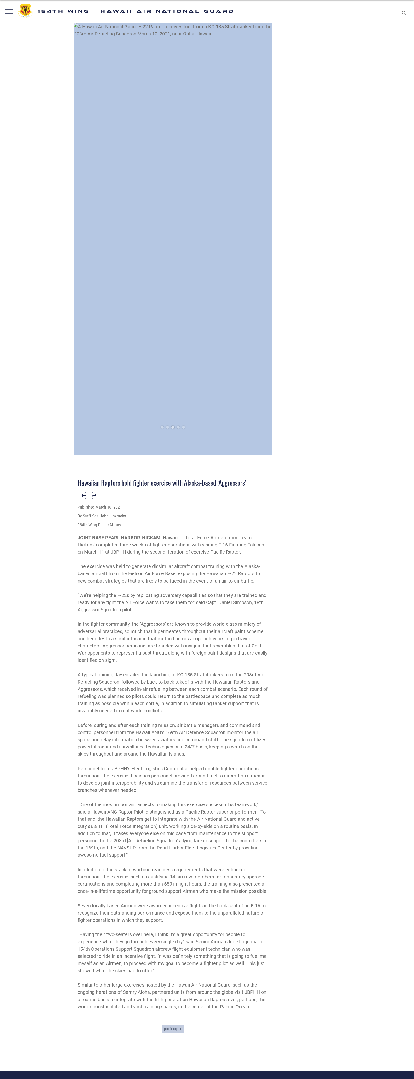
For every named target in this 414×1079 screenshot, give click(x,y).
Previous (84, 239)
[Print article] (83, 495)
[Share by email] (94, 495)
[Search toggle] (405, 11)
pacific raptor (172, 1028)
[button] (8, 11)
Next (262, 239)
